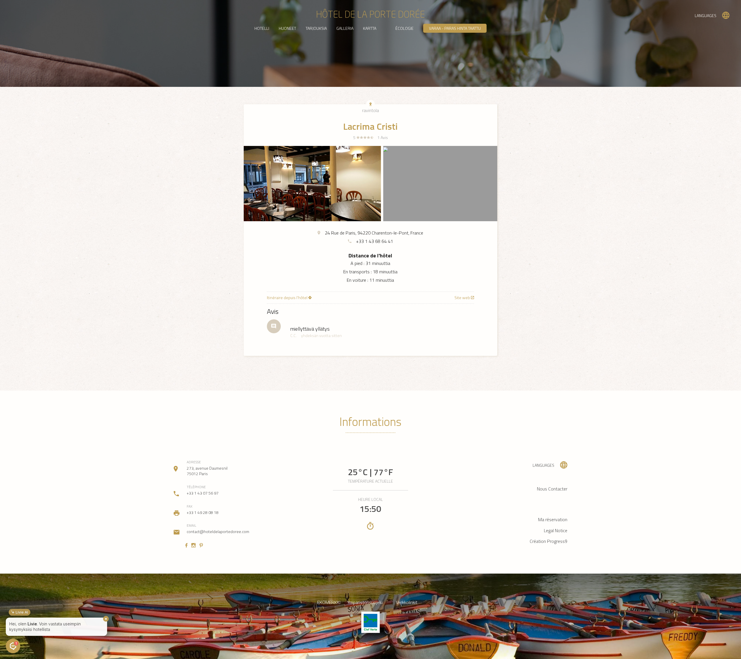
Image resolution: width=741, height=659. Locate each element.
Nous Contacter (552, 488)
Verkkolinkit (406, 602)
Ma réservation (552, 519)
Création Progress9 (548, 541)
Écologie (404, 28)
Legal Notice (555, 530)
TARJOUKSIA (316, 28)
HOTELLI (261, 28)
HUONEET (287, 28)
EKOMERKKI (328, 602)
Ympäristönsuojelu (365, 602)
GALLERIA (344, 28)
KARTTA (369, 28)
